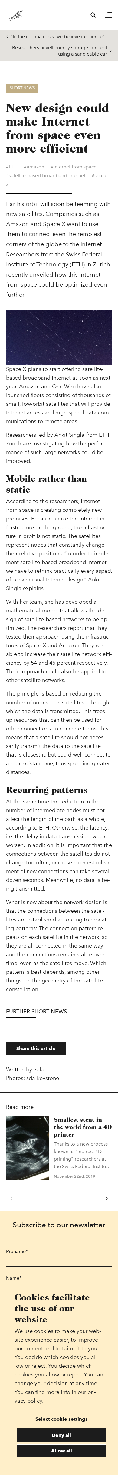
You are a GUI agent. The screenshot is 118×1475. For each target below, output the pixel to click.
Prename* (17, 1251)
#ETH (12, 167)
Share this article (36, 1048)
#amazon (34, 167)
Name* (13, 1278)
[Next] (106, 1198)
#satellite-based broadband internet (45, 175)
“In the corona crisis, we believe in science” (57, 36)
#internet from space (74, 167)
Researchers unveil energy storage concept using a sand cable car (59, 51)
